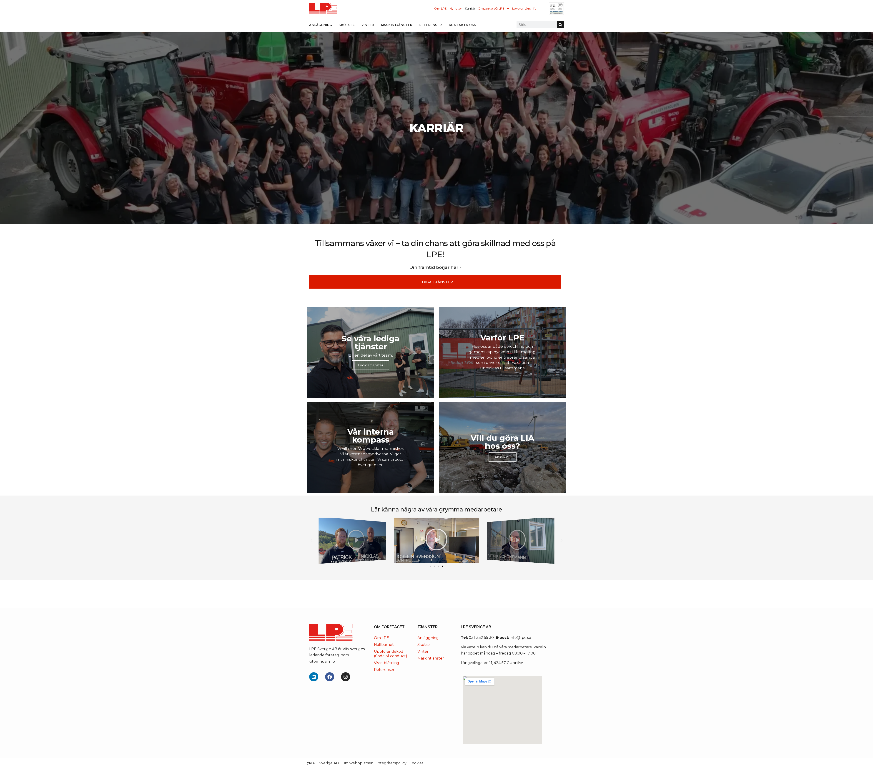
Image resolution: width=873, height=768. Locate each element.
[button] (311, 540)
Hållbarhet (384, 644)
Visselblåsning (386, 663)
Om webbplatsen (358, 763)
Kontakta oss (462, 25)
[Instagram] (345, 676)
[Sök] (560, 24)
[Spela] (352, 540)
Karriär (470, 8)
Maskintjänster (396, 25)
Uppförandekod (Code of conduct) (390, 653)
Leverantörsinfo (524, 8)
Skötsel (347, 25)
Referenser (430, 25)
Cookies (416, 763)
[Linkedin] (313, 676)
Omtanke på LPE (491, 8)
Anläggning (320, 25)
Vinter (367, 25)
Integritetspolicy (391, 763)
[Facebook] (329, 676)
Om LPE (440, 8)
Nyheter (455, 8)
